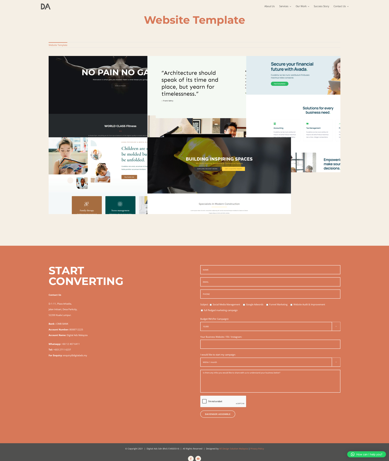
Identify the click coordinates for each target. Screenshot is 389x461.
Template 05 (120, 114)
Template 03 (318, 114)
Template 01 (219, 195)
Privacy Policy (257, 448)
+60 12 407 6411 (71, 343)
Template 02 (120, 195)
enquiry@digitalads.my (75, 355)
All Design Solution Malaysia (233, 448)
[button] (366, 454)
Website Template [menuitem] (58, 45)
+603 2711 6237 (62, 349)
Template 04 (219, 114)
